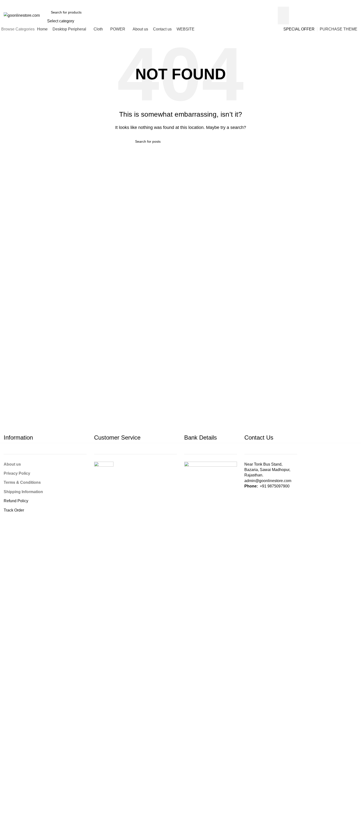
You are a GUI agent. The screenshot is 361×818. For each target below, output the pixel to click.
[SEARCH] (283, 15)
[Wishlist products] (334, 15)
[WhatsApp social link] (297, 3)
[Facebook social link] (274, 3)
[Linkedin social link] (291, 3)
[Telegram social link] (302, 3)
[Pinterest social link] (286, 3)
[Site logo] (22, 15)
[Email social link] (280, 3)
